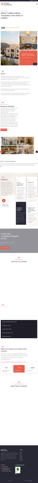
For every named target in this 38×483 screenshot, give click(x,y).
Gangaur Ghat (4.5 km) (6, 329)
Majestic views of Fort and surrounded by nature (31, 210)
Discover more (5, 247)
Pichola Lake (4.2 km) (6, 336)
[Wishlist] (25, 265)
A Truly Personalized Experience (20, 184)
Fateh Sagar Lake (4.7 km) (7, 332)
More (1, 166)
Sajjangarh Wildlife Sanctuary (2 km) (9, 321)
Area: (15, 273)
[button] (19, 322)
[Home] (6, 3)
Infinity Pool (31, 182)
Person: (22, 273)
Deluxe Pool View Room (19, 269)
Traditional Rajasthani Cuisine (19, 209)
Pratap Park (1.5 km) (6, 325)
